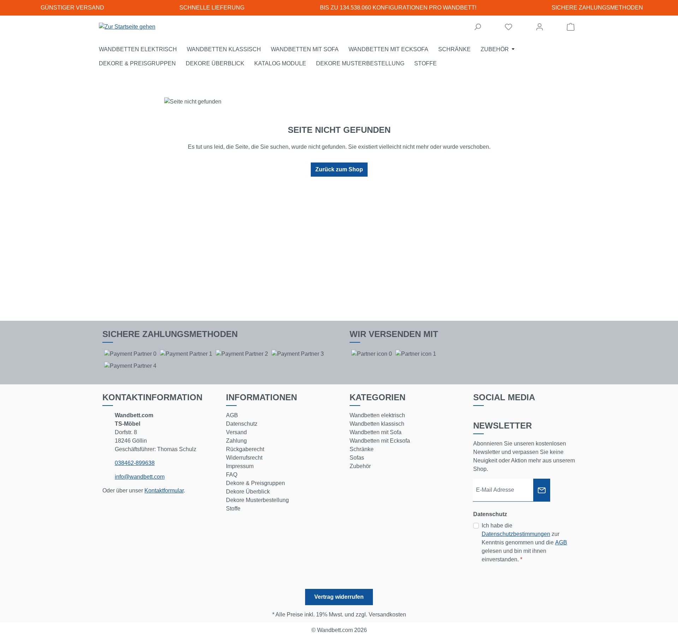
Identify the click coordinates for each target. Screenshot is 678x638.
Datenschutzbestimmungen (516, 534)
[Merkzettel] (508, 27)
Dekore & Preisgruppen (255, 483)
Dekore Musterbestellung (257, 500)
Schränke (362, 449)
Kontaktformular (164, 491)
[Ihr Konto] (539, 27)
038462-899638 (135, 463)
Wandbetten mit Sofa (376, 432)
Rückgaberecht (245, 449)
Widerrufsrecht (244, 458)
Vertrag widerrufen (339, 597)
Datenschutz (241, 424)
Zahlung (236, 441)
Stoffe (233, 509)
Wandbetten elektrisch (377, 415)
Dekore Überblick (248, 492)
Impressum (240, 466)
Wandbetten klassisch (377, 424)
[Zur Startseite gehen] (127, 27)
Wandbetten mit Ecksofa (380, 441)
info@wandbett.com (140, 477)
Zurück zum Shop (339, 169)
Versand (236, 432)
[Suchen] (477, 27)
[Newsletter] (541, 490)
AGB (232, 415)
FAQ (231, 475)
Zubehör (360, 466)
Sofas (357, 458)
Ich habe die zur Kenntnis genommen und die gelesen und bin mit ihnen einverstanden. (524, 542)
